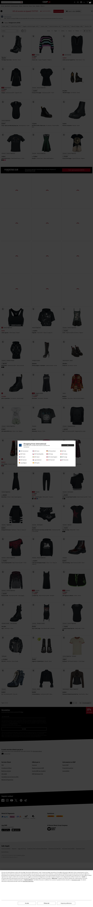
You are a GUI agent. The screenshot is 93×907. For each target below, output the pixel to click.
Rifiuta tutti (46, 903)
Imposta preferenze (66, 903)
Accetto (27, 903)
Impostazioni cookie (75, 879)
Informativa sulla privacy (28, 881)
